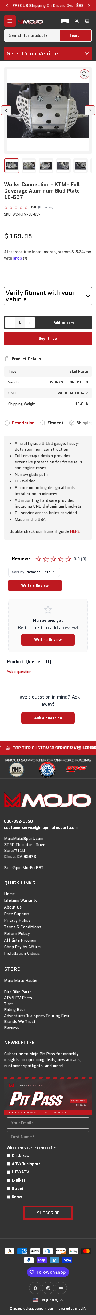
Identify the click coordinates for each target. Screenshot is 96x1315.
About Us (13, 907)
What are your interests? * (31, 1147)
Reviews (11, 1028)
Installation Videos (22, 953)
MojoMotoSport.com (38, 1308)
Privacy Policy (17, 920)
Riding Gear (14, 1010)
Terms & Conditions (22, 927)
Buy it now (48, 338)
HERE (75, 531)
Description (23, 423)
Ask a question (19, 671)
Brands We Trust (19, 1022)
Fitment (55, 423)
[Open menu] (10, 21)
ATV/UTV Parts (18, 998)
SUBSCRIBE (48, 1213)
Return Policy (17, 934)
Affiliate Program (20, 940)
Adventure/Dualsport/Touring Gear (36, 1016)
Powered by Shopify (71, 1308)
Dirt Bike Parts (17, 992)
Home (9, 894)
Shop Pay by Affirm (22, 947)
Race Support (17, 914)
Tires (8, 1004)
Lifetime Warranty (20, 900)
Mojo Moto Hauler (21, 980)
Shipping (84, 423)
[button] (64, 21)
